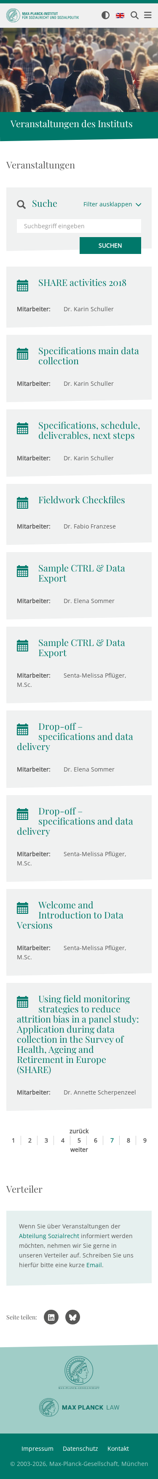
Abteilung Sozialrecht (49, 1236)
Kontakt (118, 1448)
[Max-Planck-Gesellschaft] (79, 1373)
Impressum (37, 1448)
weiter (79, 1149)
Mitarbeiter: (34, 309)
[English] (120, 16)
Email (94, 1265)
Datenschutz (80, 1448)
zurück (79, 1131)
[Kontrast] (106, 16)
